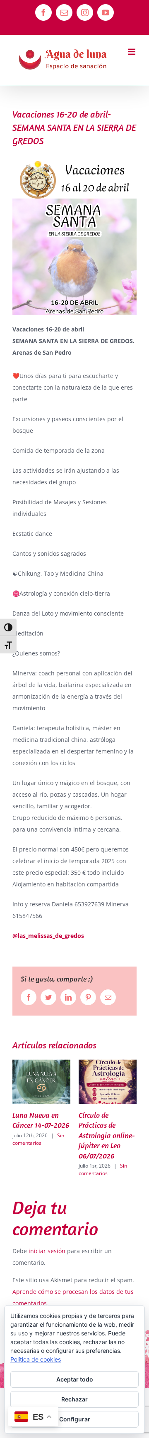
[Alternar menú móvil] (132, 51)
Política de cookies (35, 1359)
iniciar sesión (48, 1251)
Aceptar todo (74, 1379)
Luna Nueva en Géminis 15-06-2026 (110, 1125)
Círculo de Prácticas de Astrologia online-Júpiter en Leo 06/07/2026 (49, 1135)
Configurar (74, 1419)
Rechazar (74, 1399)
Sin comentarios (45, 1169)
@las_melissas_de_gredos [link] (48, 936)
